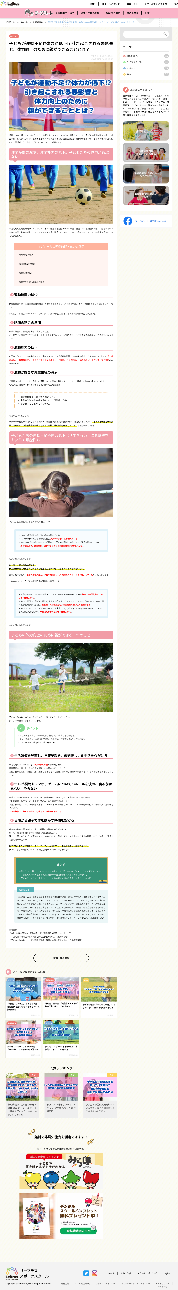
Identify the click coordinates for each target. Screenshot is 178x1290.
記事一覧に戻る (61, 958)
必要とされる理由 (90, 13)
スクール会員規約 (82, 1283)
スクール (110, 1273)
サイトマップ (164, 1286)
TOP (147, 13)
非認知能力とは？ (65, 13)
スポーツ (131, 68)
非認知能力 (38, 22)
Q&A (176, 4)
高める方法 (132, 13)
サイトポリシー (163, 1283)
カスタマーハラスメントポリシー (135, 1283)
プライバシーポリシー (105, 1283)
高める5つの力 (113, 13)
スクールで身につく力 (155, 4)
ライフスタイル (134, 62)
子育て (130, 74)
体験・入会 (132, 4)
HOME (92, 4)
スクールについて (111, 4)
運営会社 (65, 1283)
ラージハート (22, 22)
